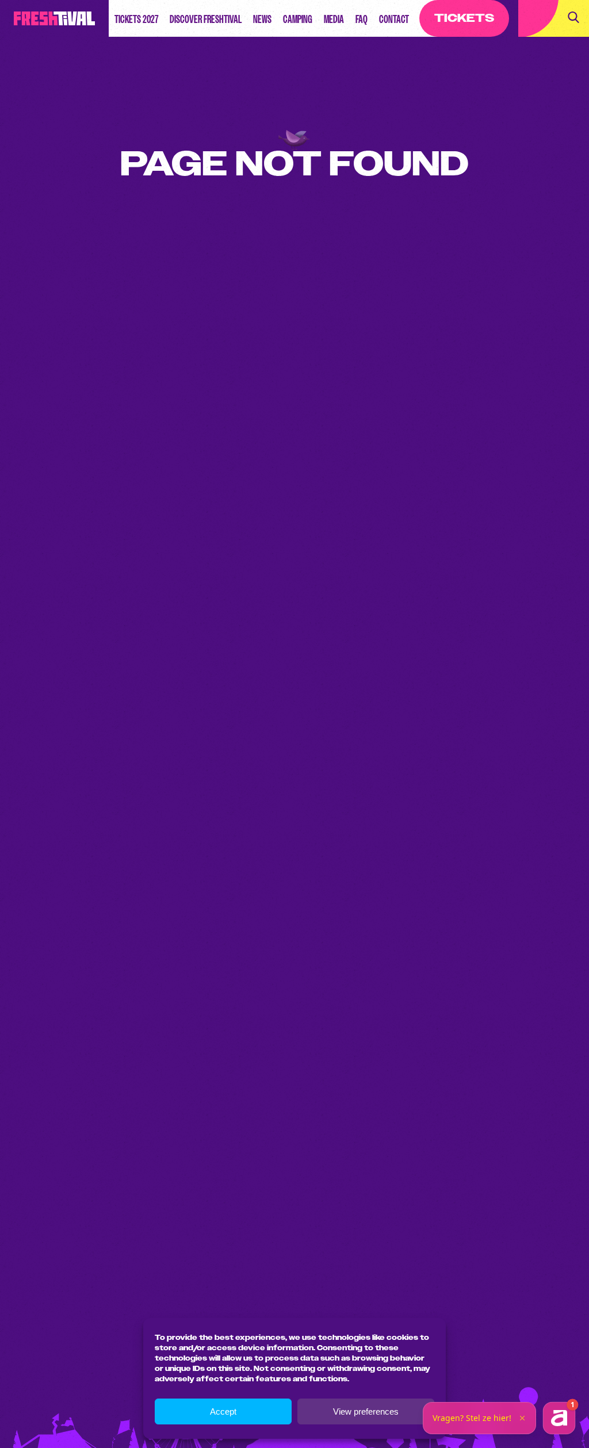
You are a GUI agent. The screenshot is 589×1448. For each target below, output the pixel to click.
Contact (394, 19)
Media (334, 19)
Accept (223, 1411)
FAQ (361, 19)
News (262, 19)
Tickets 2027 (136, 19)
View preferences (366, 1411)
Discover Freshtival (206, 19)
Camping (297, 19)
